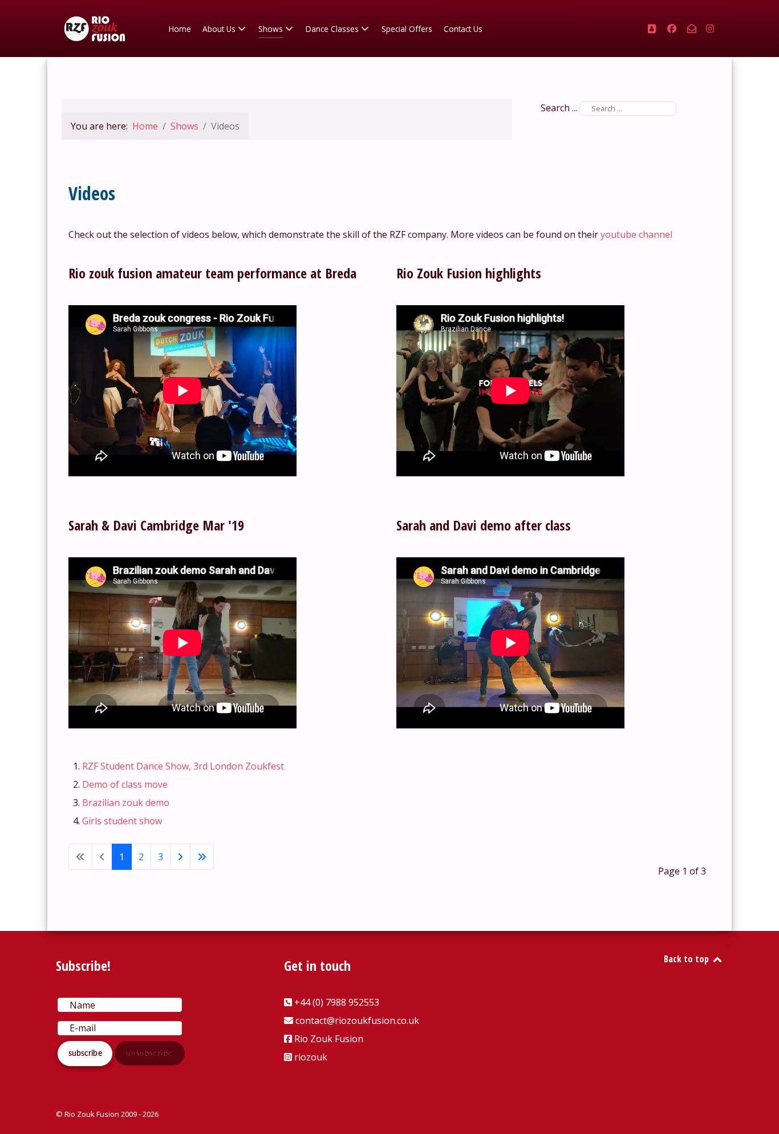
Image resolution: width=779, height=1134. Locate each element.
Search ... (559, 108)
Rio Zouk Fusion (328, 1038)
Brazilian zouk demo (125, 802)
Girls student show (122, 821)
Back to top (687, 959)
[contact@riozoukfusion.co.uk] (692, 29)
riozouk (310, 1057)
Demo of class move (125, 784)
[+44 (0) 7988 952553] (653, 29)
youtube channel (636, 234)
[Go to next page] (180, 857)
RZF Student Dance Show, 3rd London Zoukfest (183, 766)
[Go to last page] (202, 857)
